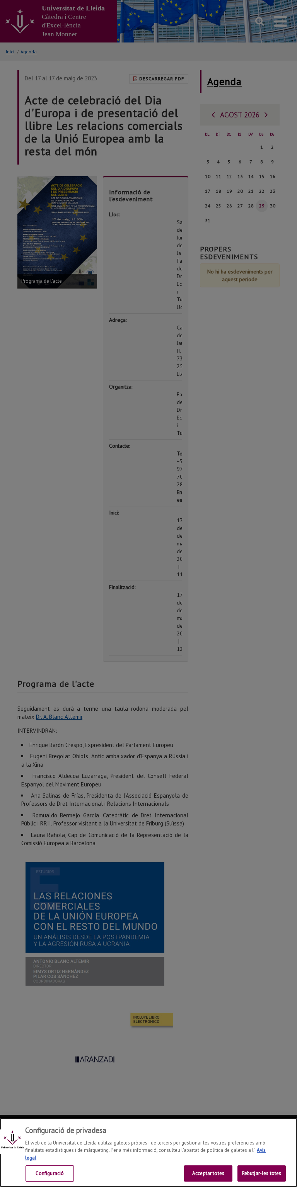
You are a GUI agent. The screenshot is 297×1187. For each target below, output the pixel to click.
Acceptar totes (208, 1173)
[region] (148, 1152)
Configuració (50, 1173)
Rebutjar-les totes (261, 1173)
